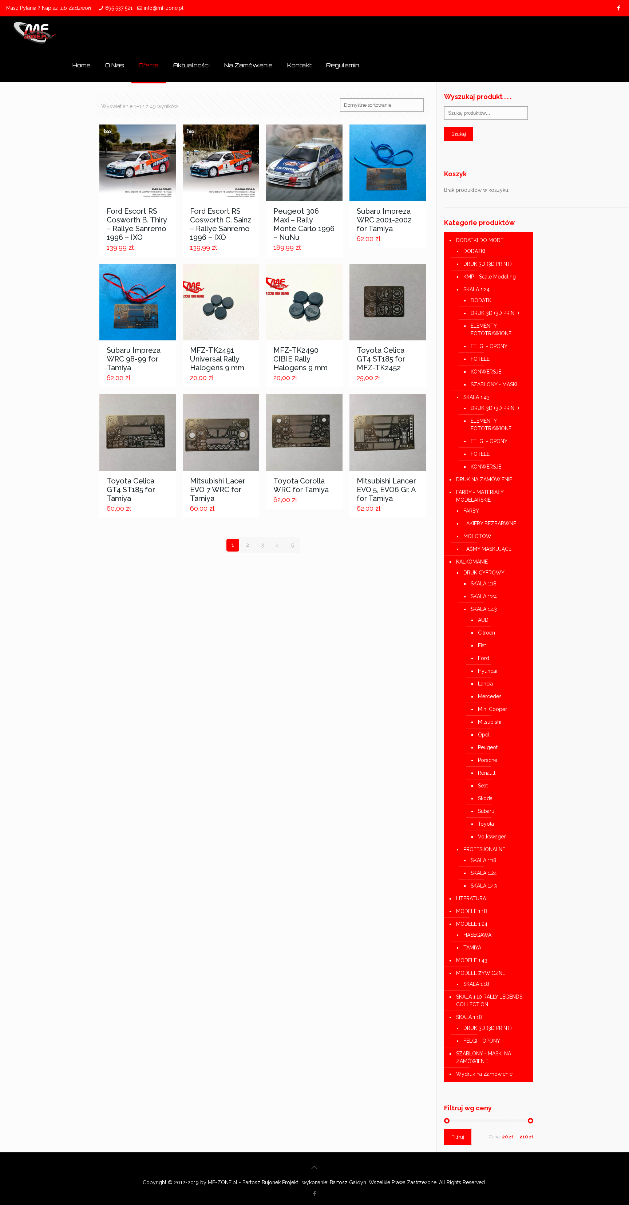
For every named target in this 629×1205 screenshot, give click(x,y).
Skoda (485, 798)
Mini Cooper (492, 709)
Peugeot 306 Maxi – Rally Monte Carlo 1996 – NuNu (304, 224)
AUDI (484, 620)
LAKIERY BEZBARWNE (489, 523)
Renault (486, 773)
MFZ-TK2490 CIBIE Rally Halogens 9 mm (300, 359)
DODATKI (474, 251)
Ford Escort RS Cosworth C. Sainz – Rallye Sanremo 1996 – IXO (220, 224)
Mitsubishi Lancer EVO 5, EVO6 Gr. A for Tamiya (386, 490)
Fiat (482, 645)
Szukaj (458, 134)
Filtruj (457, 1137)
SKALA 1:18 (484, 583)
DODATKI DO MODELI (481, 240)
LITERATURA (471, 898)
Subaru (486, 811)
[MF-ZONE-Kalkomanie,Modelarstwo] (35, 32)
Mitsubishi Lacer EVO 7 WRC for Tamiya (217, 490)
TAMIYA (472, 948)
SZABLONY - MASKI (494, 384)
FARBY (471, 511)
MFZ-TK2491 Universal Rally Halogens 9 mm (217, 359)
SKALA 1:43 (476, 397)
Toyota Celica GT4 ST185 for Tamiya (131, 490)
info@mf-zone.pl (163, 8)
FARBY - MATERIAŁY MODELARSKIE (479, 496)
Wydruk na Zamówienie (484, 1074)
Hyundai (487, 671)
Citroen (486, 633)
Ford (483, 658)
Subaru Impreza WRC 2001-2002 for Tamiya (384, 220)
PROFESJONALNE (484, 849)
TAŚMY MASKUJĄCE (487, 549)
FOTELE (480, 359)
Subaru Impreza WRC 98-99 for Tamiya (134, 359)
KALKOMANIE (472, 562)
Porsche (487, 760)
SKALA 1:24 (476, 289)
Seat (483, 786)
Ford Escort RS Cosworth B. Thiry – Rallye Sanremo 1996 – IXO (137, 224)
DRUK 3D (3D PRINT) (487, 264)
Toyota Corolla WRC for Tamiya (301, 485)
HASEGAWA (477, 935)
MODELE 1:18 (471, 911)
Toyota (486, 824)
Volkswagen (492, 836)
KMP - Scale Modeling (489, 277)
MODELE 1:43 (471, 960)
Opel (484, 735)
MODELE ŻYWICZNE (480, 973)
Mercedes (490, 696)
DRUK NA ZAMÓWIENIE (484, 479)
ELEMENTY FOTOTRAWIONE (491, 329)
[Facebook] (619, 8)
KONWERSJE (486, 372)
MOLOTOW (477, 536)
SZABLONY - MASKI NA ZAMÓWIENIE (483, 1057)
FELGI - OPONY (489, 346)
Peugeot (488, 747)
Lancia (485, 684)
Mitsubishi (489, 722)
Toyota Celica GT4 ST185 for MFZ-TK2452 (381, 359)
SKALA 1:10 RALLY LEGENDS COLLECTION (489, 1000)
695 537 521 (118, 8)
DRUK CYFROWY (484, 573)
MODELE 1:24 (471, 924)
